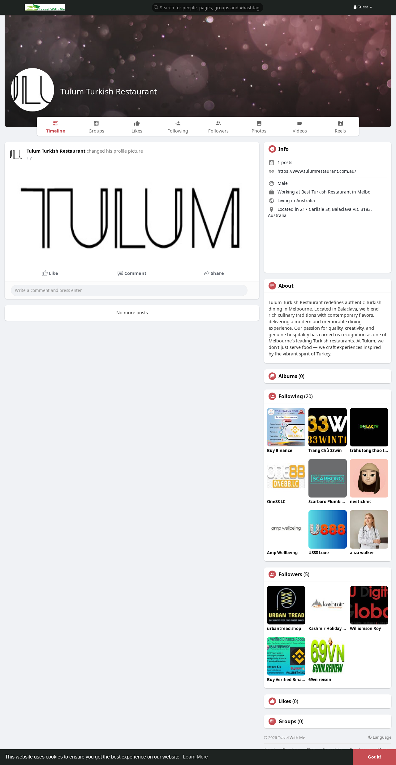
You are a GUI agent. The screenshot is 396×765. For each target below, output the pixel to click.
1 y (29, 158)
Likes (284, 701)
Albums (287, 376)
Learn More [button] (195, 756)
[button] (207, 7)
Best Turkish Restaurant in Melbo (335, 192)
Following (290, 396)
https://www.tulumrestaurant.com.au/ (317, 171)
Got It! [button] (374, 756)
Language (381, 737)
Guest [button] (362, 7)
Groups (287, 721)
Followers (290, 574)
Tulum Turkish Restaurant (108, 91)
